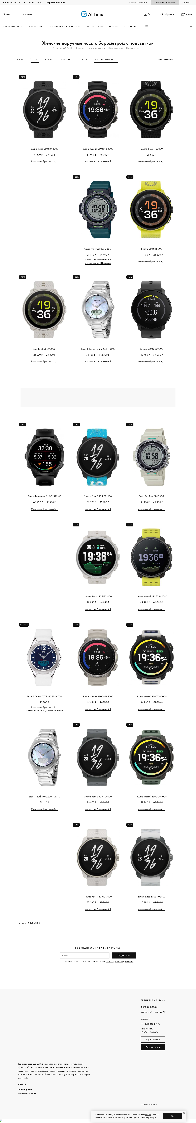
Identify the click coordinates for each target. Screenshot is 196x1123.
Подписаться (124, 955)
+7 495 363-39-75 (33, 2)
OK (172, 1116)
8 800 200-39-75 (11, 2)
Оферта (22, 1083)
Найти (191, 26)
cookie (148, 1114)
